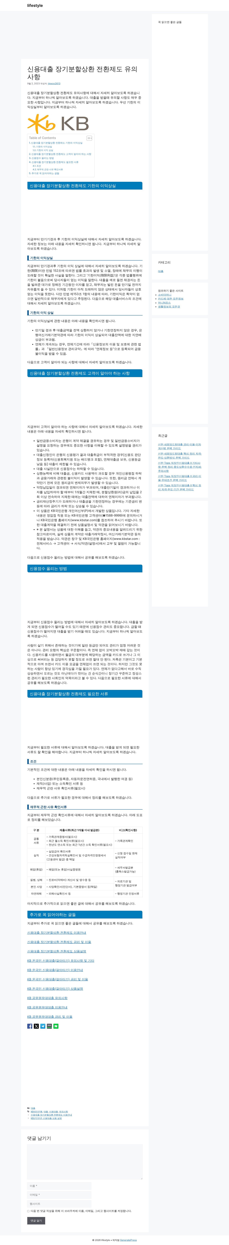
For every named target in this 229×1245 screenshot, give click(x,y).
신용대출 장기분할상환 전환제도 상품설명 (56, 951)
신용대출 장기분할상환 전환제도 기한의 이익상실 (57, 142)
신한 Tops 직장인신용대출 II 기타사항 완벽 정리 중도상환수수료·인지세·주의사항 (180, 466)
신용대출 (53, 1111)
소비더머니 (164, 294)
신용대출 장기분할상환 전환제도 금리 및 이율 (59, 942)
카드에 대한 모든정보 (171, 298)
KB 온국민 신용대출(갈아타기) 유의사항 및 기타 (60, 961)
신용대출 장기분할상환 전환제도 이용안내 (56, 933)
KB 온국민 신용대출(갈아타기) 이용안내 (55, 970)
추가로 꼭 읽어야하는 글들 (45, 173)
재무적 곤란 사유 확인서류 (50, 169)
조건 (39, 166)
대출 (33, 1108)
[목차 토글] (87, 138)
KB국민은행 (36, 1111)
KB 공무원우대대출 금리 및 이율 (49, 1017)
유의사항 (63, 1111)
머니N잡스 (164, 302)
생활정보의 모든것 (169, 306)
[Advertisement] (85, 36)
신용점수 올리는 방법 (43, 158)
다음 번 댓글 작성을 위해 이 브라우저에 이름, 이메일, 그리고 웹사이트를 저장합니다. (81, 1210)
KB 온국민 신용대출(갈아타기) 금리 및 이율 (57, 979)
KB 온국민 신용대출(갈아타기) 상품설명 (55, 989)
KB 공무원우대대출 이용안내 (47, 1007)
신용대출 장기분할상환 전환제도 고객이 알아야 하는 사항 (61, 154)
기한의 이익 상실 (45, 150)
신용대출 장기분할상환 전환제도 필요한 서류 (55, 162)
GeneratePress (128, 1240)
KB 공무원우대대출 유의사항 (47, 998)
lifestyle (35, 5)
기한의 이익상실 (44, 146)
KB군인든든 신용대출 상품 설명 (46, 1118)
